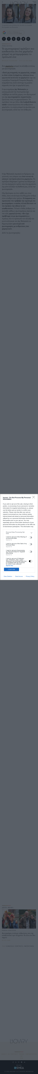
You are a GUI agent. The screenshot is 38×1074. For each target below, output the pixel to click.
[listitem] (19, 532)
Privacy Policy (30, 576)
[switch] (30, 537)
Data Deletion (8, 576)
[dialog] (19, 537)
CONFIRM (11, 569)
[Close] (34, 498)
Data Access (19, 576)
